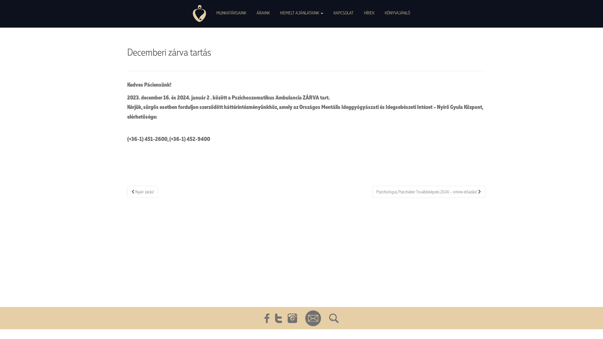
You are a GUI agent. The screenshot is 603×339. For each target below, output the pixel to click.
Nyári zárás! (144, 191)
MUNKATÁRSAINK (231, 12)
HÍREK (369, 12)
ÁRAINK (263, 12)
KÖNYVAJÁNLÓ (397, 12)
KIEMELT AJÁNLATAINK (300, 12)
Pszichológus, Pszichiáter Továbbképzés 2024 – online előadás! (427, 191)
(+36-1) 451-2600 (147, 138)
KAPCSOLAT (344, 12)
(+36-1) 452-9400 (189, 138)
